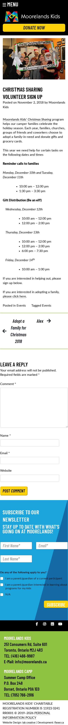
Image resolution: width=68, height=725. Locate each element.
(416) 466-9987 (23, 655)
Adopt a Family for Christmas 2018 (18, 331)
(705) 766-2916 (22, 694)
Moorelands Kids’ (27, 119)
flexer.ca (59, 722)
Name (5, 435)
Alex (40, 321)
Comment (8, 384)
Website (6, 470)
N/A (7, 594)
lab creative (28, 722)
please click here (14, 296)
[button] (12, 4)
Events (21, 305)
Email (5, 453)
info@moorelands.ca (31, 661)
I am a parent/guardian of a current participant (33, 578)
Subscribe (56, 604)
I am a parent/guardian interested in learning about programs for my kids (36, 586)
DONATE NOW (34, 28)
